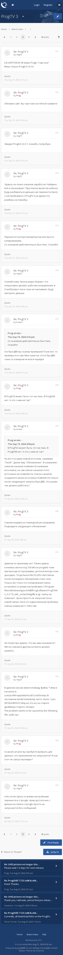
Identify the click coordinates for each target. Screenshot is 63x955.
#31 (57, 51)
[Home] (4, 5)
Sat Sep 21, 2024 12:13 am (16, 821)
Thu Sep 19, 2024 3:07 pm (16, 213)
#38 (57, 385)
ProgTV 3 (9, 16)
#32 (57, 92)
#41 (57, 552)
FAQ (44, 934)
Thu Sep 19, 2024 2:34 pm (16, 120)
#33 (57, 132)
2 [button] (16, 37)
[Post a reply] (58, 16)
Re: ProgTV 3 (20, 51)
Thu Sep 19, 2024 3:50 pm (16, 306)
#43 (57, 676)
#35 (57, 225)
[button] (4, 37)
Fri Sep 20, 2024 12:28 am (15, 498)
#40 (57, 511)
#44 (57, 740)
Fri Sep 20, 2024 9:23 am (15, 619)
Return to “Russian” (13, 852)
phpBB (21, 948)
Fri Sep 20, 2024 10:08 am (15, 728)
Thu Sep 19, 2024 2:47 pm (16, 160)
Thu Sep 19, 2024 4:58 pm (16, 413)
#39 (57, 426)
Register (48, 4)
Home (4, 29)
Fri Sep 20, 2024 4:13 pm (15, 772)
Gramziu (40, 950)
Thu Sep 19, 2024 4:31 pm (16, 372)
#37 (57, 318)
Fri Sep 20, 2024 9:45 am (15, 664)
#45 (57, 785)
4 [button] (28, 37)
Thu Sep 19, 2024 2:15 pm (16, 79)
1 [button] (10, 37)
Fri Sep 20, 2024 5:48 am (15, 539)
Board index (17, 29)
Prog (18, 95)
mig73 (19, 54)
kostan (19, 322)
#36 (57, 270)
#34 (57, 173)
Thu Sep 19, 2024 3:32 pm (16, 258)
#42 (57, 631)
